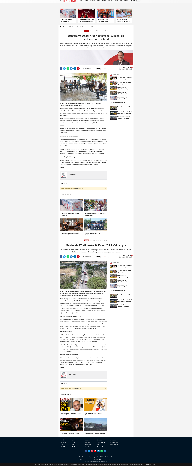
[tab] (64, 184)
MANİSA (69, 26)
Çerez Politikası (100, 456)
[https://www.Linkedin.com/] (98, 451)
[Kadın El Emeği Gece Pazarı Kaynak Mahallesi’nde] (95, 205)
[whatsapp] (68, 68)
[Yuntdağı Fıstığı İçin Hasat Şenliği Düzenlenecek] (71, 224)
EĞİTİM (74, 440)
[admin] (105, 451)
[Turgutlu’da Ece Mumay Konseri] (71, 424)
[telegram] (71, 68)
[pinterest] (78, 68)
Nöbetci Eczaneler (114, 444)
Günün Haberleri (101, 442)
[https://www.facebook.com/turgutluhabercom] (86, 451)
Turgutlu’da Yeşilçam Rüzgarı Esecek (93, 414)
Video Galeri (87, 442)
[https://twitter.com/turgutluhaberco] (89, 451)
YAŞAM (74, 449)
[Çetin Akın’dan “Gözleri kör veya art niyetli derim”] (71, 404)
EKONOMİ (63, 442)
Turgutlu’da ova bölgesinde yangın (95, 433)
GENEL (74, 442)
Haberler (64, 26)
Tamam (153, 464)
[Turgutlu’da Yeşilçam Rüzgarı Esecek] (95, 404)
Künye (90, 456)
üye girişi (77, 188)
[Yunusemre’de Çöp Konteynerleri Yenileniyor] (71, 205)
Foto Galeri (87, 440)
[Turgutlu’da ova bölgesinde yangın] (95, 424)
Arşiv (98, 444)
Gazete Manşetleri (114, 442)
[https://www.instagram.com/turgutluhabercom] (92, 451)
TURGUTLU (64, 449)
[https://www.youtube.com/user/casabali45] (95, 451)
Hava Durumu (113, 440)
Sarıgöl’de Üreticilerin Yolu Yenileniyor (92, 234)
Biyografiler (87, 446)
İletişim (94, 456)
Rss (80, 456)
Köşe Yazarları (88, 444)
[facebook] (61, 68)
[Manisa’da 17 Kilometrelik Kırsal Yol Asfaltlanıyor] (83, 274)
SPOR (73, 446)
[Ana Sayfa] (60, 26)
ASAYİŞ (62, 440)
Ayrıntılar (148, 464)
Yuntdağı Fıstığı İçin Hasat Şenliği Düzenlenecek (70, 234)
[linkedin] (74, 68)
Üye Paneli (99, 440)
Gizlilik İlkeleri (108, 456)
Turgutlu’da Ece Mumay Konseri (70, 433)
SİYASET (63, 446)
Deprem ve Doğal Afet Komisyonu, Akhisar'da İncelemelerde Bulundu (87, 26)
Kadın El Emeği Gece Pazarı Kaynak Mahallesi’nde (95, 214)
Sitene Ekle (85, 456)
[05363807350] (101, 451)
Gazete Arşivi (100, 446)
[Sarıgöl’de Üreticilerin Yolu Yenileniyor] (95, 224)
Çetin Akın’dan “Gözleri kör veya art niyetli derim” (71, 414)
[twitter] (64, 68)
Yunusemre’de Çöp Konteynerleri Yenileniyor (70, 214)
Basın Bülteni (72, 174)
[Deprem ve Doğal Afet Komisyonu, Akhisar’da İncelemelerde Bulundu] (83, 86)
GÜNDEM (63, 444)
